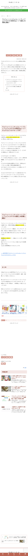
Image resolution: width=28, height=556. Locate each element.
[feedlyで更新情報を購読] (2, 364)
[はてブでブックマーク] (14, 55)
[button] (20, 55)
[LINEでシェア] (17, 55)
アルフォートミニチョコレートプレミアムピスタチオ (16, 320)
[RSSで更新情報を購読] (5, 364)
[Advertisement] (14, 38)
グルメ (3, 320)
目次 (12, 76)
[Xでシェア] (7, 55)
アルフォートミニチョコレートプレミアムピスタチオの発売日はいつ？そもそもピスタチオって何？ (14, 81)
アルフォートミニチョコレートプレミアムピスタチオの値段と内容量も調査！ (14, 86)
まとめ (7, 90)
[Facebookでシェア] (10, 55)
